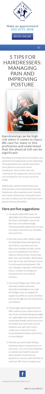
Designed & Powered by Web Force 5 (16, 381)
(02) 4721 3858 (22, 29)
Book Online (22, 36)
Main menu (4, 47)
